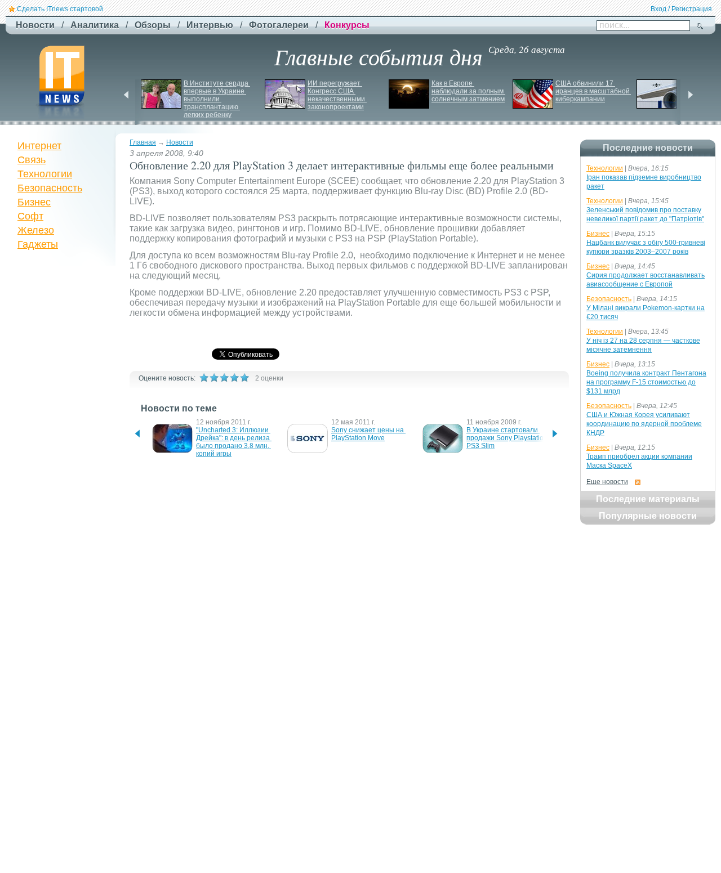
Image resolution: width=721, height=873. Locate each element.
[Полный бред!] (204, 377)
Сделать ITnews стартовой (60, 9)
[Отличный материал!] (244, 377)
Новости (179, 142)
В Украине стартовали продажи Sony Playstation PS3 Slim (507, 438)
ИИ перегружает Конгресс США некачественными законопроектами (337, 95)
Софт (30, 216)
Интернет (39, 145)
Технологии (44, 174)
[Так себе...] (224, 377)
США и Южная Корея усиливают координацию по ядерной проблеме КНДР (644, 424)
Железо (35, 230)
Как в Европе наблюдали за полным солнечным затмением (468, 91)
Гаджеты (37, 244)
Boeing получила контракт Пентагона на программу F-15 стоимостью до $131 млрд (646, 382)
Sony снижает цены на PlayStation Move (368, 434)
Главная (143, 142)
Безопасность (49, 188)
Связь (31, 159)
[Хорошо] (234, 377)
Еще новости (607, 482)
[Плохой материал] (214, 377)
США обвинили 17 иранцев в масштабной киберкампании (593, 91)
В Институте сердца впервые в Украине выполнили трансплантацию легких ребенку (217, 99)
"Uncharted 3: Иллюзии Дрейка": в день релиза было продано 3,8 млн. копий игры (234, 442)
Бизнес (34, 202)
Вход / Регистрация (681, 9)
